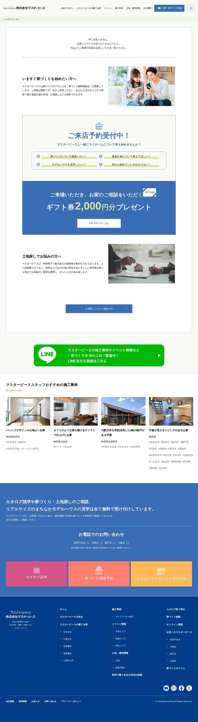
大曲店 (173, 661)
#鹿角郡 (153, 468)
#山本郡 (163, 468)
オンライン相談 (175, 624)
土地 (118, 660)
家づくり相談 (172, 8)
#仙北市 (165, 461)
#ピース (58, 447)
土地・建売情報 (133, 8)
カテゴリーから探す (125, 616)
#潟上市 (167, 455)
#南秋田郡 (176, 461)
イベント (108, 8)
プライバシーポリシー (71, 701)
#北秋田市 (135, 447)
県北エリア (121, 646)
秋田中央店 (175, 639)
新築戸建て (121, 667)
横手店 (173, 654)
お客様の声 (68, 660)
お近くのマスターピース (179, 632)
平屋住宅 (67, 639)
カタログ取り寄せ (176, 609)
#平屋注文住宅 (109, 447)
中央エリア (121, 631)
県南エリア (121, 638)
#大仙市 (67, 447)
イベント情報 (119, 624)
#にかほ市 (154, 461)
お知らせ (35, 701)
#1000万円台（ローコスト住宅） (23, 448)
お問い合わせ (50, 701)
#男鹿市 (163, 448)
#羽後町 (187, 461)
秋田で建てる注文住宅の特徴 (127, 675)
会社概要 (147, 8)
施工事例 (119, 8)
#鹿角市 (182, 448)
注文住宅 (67, 632)
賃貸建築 (67, 653)
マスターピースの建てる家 (89, 8)
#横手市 (184, 442)
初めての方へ (67, 8)
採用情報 (23, 701)
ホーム (63, 609)
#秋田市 (22, 442)
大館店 (173, 647)
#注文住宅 (11, 442)
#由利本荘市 (155, 455)
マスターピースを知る (71, 617)
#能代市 (175, 442)
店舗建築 (67, 646)
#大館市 (153, 448)
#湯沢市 (172, 448)
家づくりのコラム (176, 668)
